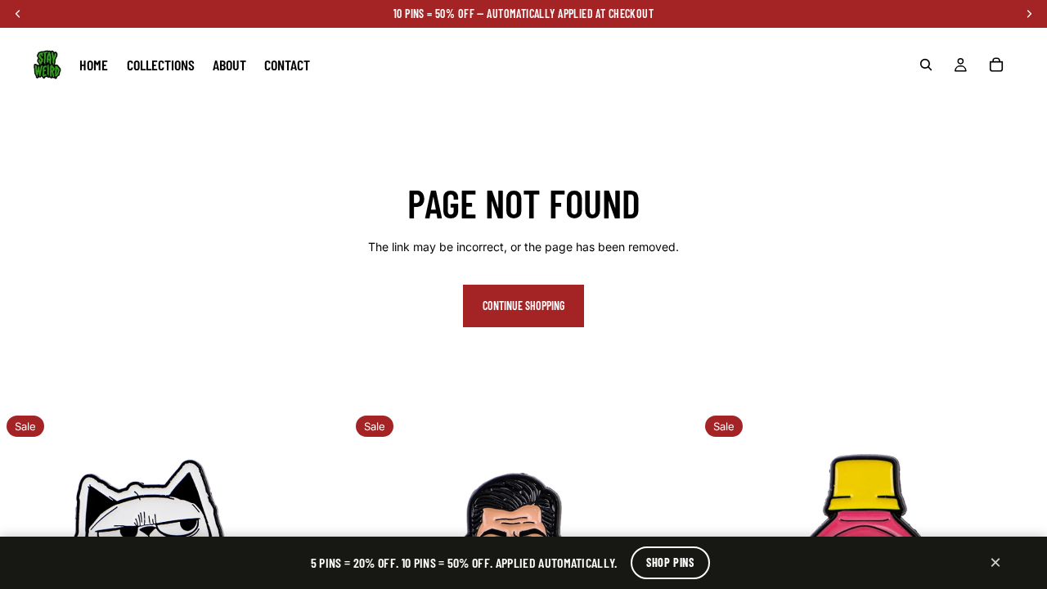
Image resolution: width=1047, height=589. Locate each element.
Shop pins (670, 562)
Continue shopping (523, 305)
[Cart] (996, 65)
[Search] (926, 65)
